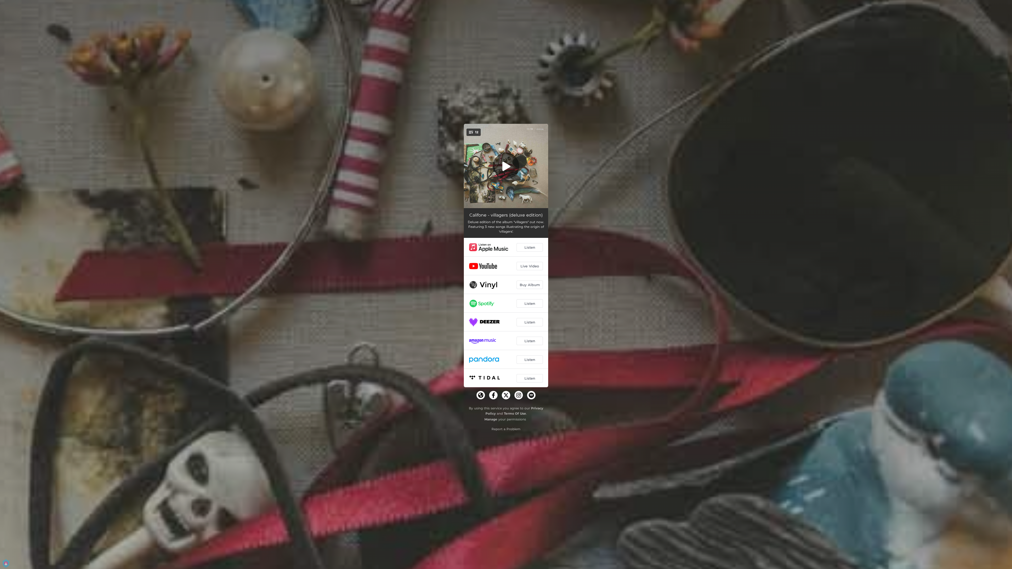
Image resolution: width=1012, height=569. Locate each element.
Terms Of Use (515, 413)
